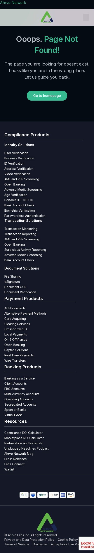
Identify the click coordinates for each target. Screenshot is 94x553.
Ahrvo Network (13, 2)
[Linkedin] (5, 486)
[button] (86, 17)
